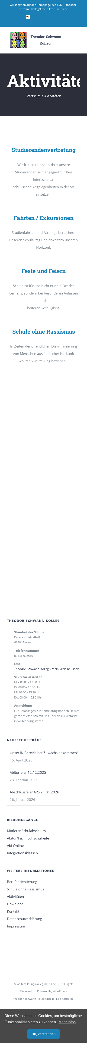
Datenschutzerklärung (24, 918)
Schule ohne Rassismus (25, 889)
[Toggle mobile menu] (78, 37)
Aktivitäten (15, 896)
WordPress (60, 991)
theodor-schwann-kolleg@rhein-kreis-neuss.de (48, 7)
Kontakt (13, 911)
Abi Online (15, 845)
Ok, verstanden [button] (44, 1034)
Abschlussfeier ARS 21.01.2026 (34, 792)
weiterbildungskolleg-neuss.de (36, 984)
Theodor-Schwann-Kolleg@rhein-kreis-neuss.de (46, 669)
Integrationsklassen (22, 853)
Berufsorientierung (22, 881)
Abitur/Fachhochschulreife (28, 838)
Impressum (16, 926)
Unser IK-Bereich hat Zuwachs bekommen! (44, 752)
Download (15, 904)
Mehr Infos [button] (67, 1022)
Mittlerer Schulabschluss (26, 830)
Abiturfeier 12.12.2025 (28, 772)
